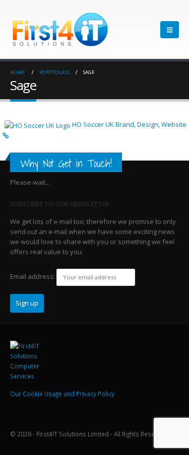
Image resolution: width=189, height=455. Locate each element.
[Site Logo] (60, 29)
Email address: (32, 276)
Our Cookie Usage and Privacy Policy (62, 394)
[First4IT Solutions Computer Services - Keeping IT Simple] (30, 360)
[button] (169, 29)
